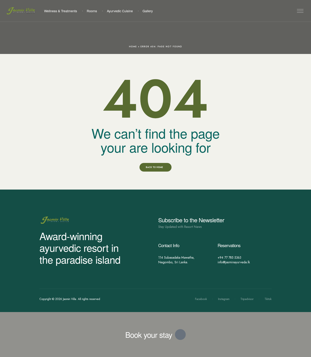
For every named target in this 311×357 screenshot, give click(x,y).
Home (133, 46)
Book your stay (148, 334)
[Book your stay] (180, 334)
